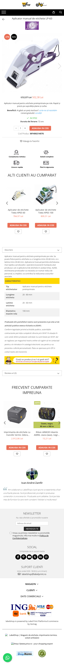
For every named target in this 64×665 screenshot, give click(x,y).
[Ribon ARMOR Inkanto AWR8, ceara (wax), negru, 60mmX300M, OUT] (46, 414)
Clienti (30, 590)
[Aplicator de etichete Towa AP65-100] (45, 195)
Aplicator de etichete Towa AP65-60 (18, 211)
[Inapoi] (2, 19)
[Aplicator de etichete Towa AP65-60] (18, 194)
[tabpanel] (32, 63)
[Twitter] (35, 557)
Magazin (30, 584)
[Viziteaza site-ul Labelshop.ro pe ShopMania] (24, 653)
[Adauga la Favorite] (18, 231)
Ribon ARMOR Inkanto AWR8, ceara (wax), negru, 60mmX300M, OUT (47, 433)
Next (59, 66)
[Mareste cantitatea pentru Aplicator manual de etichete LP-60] (25, 128)
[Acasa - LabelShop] (32, 4)
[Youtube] (29, 557)
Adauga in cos (40, 128)
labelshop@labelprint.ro (33, 574)
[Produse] (4, 13)
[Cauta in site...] (60, 12)
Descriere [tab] (9, 250)
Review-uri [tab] (11, 373)
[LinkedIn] (40, 557)
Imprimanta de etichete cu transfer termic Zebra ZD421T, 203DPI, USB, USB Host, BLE (17, 433)
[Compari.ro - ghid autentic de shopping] (42, 653)
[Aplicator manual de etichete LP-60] (32, 63)
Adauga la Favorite (30, 141)
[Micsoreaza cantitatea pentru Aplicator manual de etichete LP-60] (16, 128)
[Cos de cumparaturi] (53, 12)
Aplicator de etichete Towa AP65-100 (45, 211)
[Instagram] (46, 557)
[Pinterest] (23, 557)
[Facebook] (18, 557)
